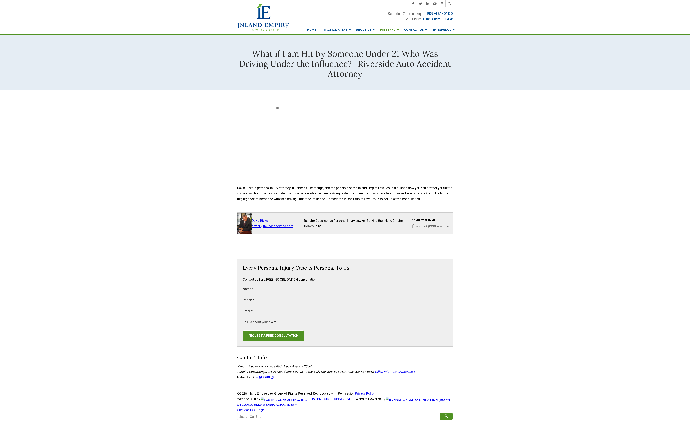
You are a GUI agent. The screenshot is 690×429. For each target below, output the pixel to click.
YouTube (442, 226)
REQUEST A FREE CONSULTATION (273, 335)
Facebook (421, 226)
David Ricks (260, 220)
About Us (364, 29)
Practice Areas (335, 29)
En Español (442, 29)
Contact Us (414, 29)
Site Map (243, 410)
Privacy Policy (365, 393)
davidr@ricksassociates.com (272, 226)
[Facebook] (413, 3)
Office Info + (383, 372)
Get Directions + (403, 372)
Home (311, 29)
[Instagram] (442, 3)
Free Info (388, 29)
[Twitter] (420, 3)
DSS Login (257, 410)
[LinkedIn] (427, 3)
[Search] (449, 3)
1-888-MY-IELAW (437, 19)
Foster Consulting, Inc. (330, 399)
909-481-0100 (440, 13)
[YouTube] (434, 3)
